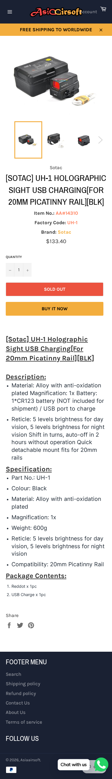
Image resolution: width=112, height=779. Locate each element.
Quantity (14, 257)
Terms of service (24, 722)
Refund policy (21, 693)
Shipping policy (23, 683)
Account (88, 11)
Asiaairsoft (30, 760)
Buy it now (54, 308)
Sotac (64, 232)
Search (13, 674)
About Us (16, 712)
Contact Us (18, 703)
